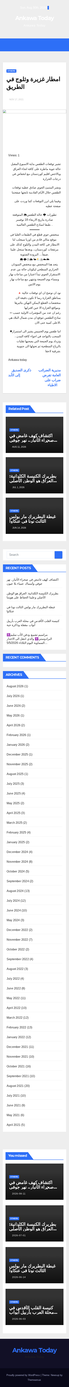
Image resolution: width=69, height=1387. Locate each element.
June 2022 (14, 988)
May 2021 (13, 1115)
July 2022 (13, 978)
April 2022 (13, 1007)
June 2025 (14, 793)
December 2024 (17, 851)
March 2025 (14, 822)
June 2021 (14, 1105)
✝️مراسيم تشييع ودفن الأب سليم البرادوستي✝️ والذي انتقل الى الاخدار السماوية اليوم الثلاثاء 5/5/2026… (29, 638)
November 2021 (17, 1056)
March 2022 (14, 1017)
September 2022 (18, 959)
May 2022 (13, 998)
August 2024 (15, 890)
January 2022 (16, 1037)
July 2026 (13, 696)
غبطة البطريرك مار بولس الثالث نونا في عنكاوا (32, 519)
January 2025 (16, 842)
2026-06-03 (19, 1319)
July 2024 (13, 900)
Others (11, 71)
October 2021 (16, 1066)
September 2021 (18, 1076)
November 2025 (17, 764)
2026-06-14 (19, 1277)
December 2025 (17, 754)
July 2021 (13, 1095)
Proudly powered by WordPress (23, 1375)
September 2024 (18, 881)
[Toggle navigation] (37, 44)
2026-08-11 (19, 1193)
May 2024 (13, 920)
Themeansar (34, 1380)
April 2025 (13, 813)
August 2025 (15, 774)
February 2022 (16, 1027)
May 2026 (13, 715)
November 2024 (17, 861)
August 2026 (15, 686)
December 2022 (17, 929)
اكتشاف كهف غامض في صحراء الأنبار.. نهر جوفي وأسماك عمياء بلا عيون (31, 440)
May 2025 (13, 803)
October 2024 (16, 871)
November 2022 (17, 939)
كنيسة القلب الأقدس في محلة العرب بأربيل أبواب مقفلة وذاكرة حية (31, 1312)
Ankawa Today (34, 18)
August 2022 (15, 968)
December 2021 (17, 1046)
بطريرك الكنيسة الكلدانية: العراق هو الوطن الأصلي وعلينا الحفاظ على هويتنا (32, 480)
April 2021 (13, 1124)
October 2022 (16, 949)
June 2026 (14, 705)
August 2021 (15, 1085)
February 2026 (16, 735)
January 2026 (16, 744)
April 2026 (13, 725)
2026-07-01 (19, 1235)
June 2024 (14, 910)
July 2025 (13, 783)
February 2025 (16, 832)
